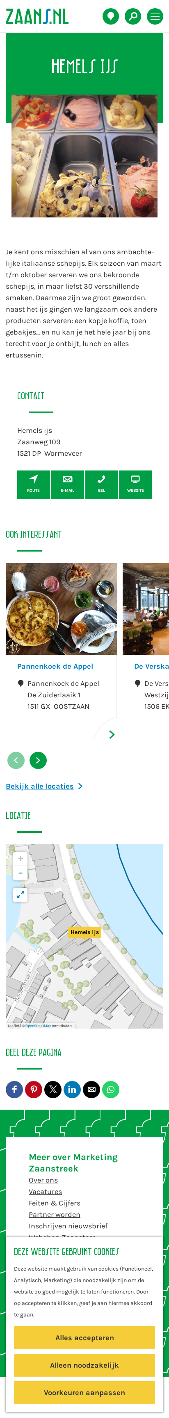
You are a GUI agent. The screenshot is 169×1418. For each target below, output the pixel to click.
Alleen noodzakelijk (84, 1365)
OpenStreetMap (38, 1026)
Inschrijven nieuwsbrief (68, 1225)
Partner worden (54, 1214)
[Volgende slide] (38, 760)
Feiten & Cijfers (54, 1203)
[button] (84, 936)
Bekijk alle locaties (40, 786)
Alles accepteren (84, 1337)
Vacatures (45, 1191)
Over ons (43, 1180)
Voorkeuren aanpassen (84, 1392)
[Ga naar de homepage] (42, 16)
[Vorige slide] (16, 760)
